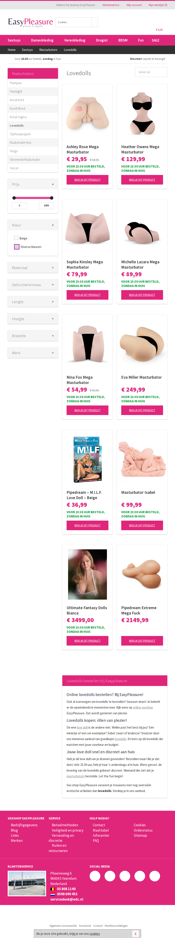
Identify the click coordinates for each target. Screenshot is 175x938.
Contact (99, 825)
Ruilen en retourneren (58, 848)
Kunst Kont (17, 100)
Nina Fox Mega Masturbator (80, 380)
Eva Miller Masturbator (141, 377)
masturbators (76, 776)
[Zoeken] (95, 22)
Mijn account (134, 5)
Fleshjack (16, 83)
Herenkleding (74, 40)
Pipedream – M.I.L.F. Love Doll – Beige (84, 495)
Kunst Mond (17, 108)
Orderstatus (143, 830)
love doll (82, 727)
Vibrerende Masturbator (25, 160)
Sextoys (14, 40)
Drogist (102, 40)
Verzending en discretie (61, 838)
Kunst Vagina (18, 117)
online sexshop (143, 707)
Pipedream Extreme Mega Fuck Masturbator (138, 610)
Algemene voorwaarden (63, 926)
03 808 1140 (66, 888)
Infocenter (101, 835)
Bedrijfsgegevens (24, 825)
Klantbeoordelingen (116, 926)
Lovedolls (17, 125)
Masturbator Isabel (138, 492)
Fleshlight (16, 91)
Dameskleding (42, 40)
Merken (17, 840)
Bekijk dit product (87, 180)
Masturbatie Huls (20, 142)
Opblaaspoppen (20, 134)
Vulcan (14, 168)
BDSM (122, 40)
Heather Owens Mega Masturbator (140, 149)
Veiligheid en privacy (67, 830)
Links (15, 835)
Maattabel (101, 830)
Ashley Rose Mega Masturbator (83, 149)
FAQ (96, 840)
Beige (23, 238)
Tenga (14, 151)
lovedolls (120, 739)
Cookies (140, 825)
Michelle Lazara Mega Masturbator (140, 264)
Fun (141, 40)
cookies (95, 934)
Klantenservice (111, 5)
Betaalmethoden (65, 825)
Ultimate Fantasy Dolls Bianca (87, 610)
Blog (14, 830)
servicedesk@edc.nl (66, 899)
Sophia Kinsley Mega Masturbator (85, 264)
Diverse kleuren (30, 247)
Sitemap (140, 835)
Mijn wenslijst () (157, 5)
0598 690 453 (66, 894)
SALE (155, 40)
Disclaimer (85, 926)
